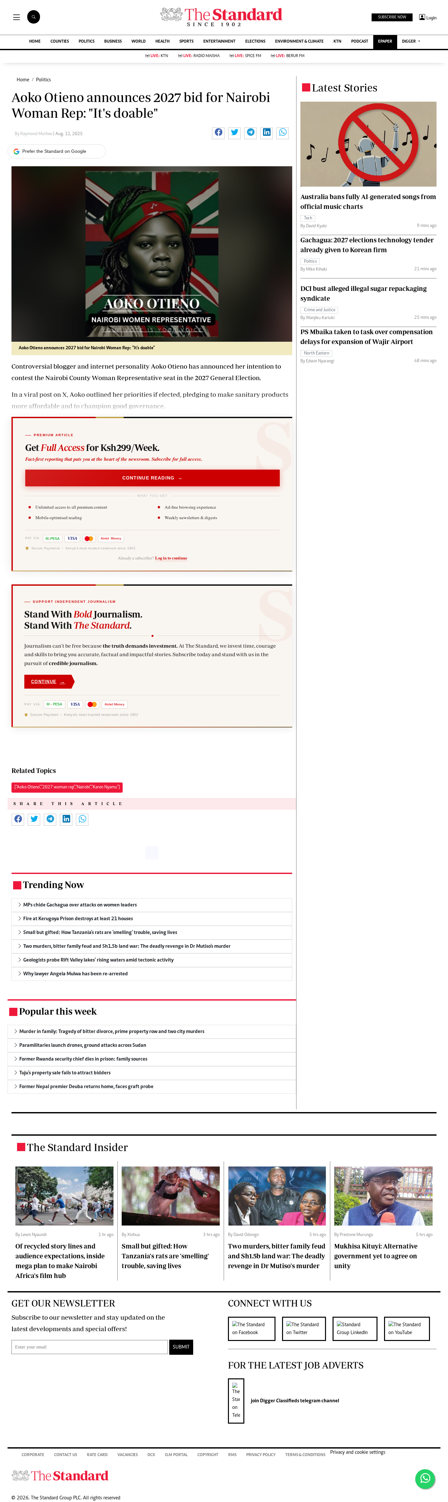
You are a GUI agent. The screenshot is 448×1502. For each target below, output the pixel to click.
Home (23, 80)
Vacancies (127, 1455)
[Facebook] (255, 1329)
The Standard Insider (77, 1147)
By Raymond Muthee (34, 134)
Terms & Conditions (305, 1455)
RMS (232, 1455)
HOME (35, 42)
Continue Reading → (152, 477)
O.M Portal (176, 1455)
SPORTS (186, 42)
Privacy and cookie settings (357, 1452)
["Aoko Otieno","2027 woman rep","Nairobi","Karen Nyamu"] (67, 787)
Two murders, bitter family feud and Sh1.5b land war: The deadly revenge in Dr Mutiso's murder (276, 1255)
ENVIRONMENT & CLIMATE (299, 42)
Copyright (207, 1455)
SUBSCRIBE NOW (392, 17)
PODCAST (359, 42)
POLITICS (86, 42)
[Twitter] (307, 1329)
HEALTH (162, 42)
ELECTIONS (255, 42)
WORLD (139, 42)
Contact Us (65, 1455)
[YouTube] (410, 1329)
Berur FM (290, 56)
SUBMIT (181, 1347)
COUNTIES (60, 42)
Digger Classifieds (279, 1401)
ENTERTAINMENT (219, 42)
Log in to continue (171, 558)
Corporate (33, 1455)
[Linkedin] (358, 1329)
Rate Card (97, 1455)
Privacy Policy (260, 1455)
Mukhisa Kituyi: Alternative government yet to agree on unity (375, 1255)
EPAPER (385, 42)
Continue (48, 681)
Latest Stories (344, 87)
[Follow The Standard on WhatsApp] (425, 1479)
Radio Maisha (201, 56)
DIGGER (409, 42)
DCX (151, 1455)
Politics (43, 80)
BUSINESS (113, 42)
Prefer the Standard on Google (54, 151)
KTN (337, 42)
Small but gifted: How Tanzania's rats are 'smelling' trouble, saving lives (165, 1255)
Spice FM (248, 56)
